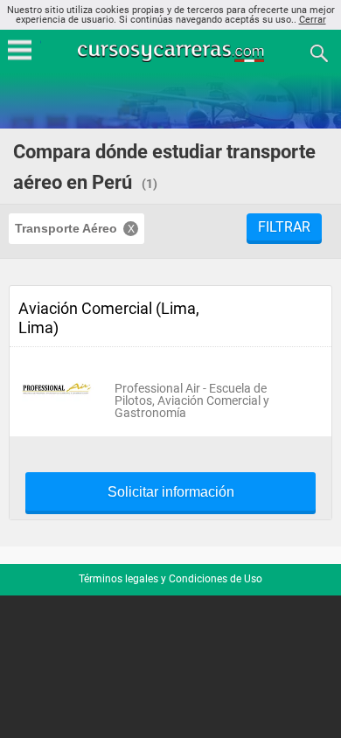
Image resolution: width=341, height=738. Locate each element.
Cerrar (312, 19)
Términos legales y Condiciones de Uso (170, 579)
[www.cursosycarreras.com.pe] (172, 52)
